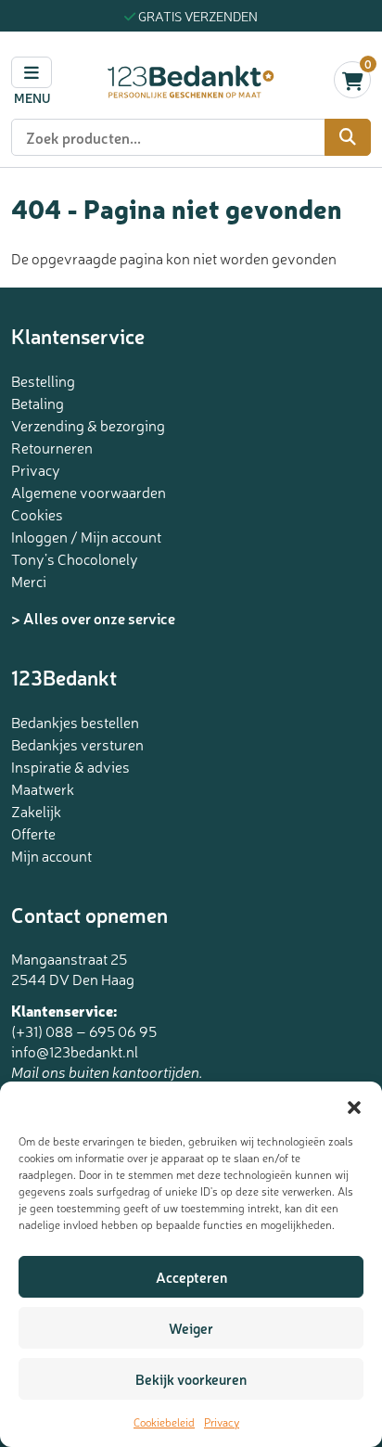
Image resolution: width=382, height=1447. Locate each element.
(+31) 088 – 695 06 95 (84, 1030)
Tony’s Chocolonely (74, 558)
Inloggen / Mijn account (86, 536)
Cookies (37, 514)
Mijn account (51, 855)
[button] (354, 1104)
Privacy (221, 1422)
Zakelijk (36, 810)
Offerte (33, 833)
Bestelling (43, 380)
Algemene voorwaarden (88, 491)
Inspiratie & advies (70, 766)
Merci (28, 580)
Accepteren (191, 1277)
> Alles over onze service (93, 618)
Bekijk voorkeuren (191, 1379)
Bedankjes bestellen (75, 721)
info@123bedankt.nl (74, 1051)
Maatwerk (42, 788)
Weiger (191, 1328)
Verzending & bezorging (88, 425)
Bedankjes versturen (77, 744)
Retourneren (52, 447)
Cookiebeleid (164, 1422)
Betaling (37, 402)
